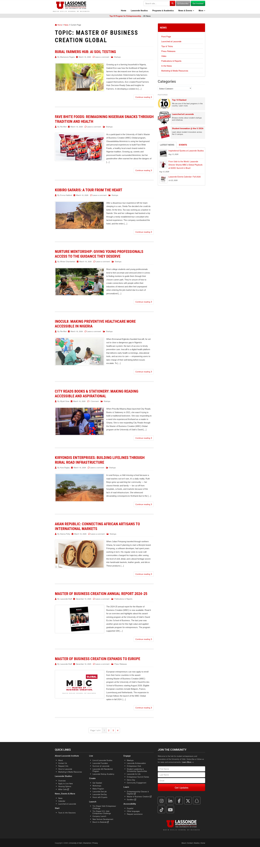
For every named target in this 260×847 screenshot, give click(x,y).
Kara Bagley (65, 467)
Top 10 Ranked (179, 100)
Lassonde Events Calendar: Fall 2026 (184, 176)
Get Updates (181, 787)
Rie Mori (63, 126)
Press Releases (120, 664)
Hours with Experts (99, 797)
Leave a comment (102, 57)
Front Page (166, 36)
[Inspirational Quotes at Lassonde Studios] (163, 153)
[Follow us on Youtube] (170, 809)
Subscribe (183, 3)
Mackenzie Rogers (67, 57)
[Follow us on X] (188, 800)
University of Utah (75, 843)
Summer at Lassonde (100, 766)
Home (123, 10)
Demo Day (131, 779)
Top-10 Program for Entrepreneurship (125, 16)
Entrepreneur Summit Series (138, 777)
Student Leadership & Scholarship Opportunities (137, 770)
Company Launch (99, 816)
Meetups (130, 760)
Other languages (133, 811)
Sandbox (130, 799)
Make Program (98, 788)
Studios (196, 843)
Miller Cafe (62, 789)
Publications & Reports (123, 599)
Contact (190, 843)
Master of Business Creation (138, 796)
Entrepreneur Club (134, 766)
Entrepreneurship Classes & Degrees (138, 792)
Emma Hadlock (66, 195)
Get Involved (198, 3)
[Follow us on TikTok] (161, 809)
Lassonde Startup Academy (103, 774)
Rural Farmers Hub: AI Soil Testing (85, 52)
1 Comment (94, 401)
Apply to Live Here (65, 783)
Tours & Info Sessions (67, 812)
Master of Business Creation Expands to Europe (97, 659)
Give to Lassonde (65, 769)
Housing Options (64, 786)
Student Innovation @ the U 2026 (187, 128)
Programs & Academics (163, 10)
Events (183, 144)
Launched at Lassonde (171, 41)
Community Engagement (136, 782)
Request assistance (134, 814)
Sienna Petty (65, 534)
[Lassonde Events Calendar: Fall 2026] (163, 179)
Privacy (95, 843)
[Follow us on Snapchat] (197, 800)
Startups (117, 57)
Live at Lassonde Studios (102, 760)
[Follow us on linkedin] (170, 800)
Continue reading (143, 97)
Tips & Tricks (167, 46)
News (66, 24)
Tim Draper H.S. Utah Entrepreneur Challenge (101, 812)
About (60, 760)
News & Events (185, 10)
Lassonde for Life (133, 774)
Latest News (167, 144)
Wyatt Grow (64, 401)
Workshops (96, 785)
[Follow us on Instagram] (161, 800)
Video (163, 56)
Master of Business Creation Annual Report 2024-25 (101, 593)
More (201, 10)
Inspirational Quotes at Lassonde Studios (186, 150)
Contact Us (62, 763)
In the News (166, 65)
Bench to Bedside (99, 822)
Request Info (63, 766)
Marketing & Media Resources (174, 70)
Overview (62, 780)
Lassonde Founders (100, 763)
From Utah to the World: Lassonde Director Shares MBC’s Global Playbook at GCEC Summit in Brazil (185, 164)
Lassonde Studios (139, 10)
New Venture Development (102, 819)
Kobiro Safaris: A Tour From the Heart (88, 190)
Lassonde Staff (66, 599)
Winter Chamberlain (67, 261)
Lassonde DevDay (99, 794)
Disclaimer (87, 843)
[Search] (172, 3)
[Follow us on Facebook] (179, 800)
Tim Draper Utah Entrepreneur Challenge (104, 807)
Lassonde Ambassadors (136, 763)
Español (130, 808)
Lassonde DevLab (99, 791)
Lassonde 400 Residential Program (102, 770)
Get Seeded (97, 782)
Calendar (61, 801)
